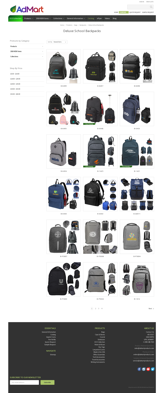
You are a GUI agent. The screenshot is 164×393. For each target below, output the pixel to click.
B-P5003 (63, 299)
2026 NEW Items (42, 18)
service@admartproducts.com (143, 361)
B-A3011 (136, 214)
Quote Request (50, 342)
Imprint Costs (51, 337)
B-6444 (64, 214)
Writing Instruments (98, 362)
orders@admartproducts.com (143, 354)
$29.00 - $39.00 (15, 84)
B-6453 (137, 128)
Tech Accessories (99, 357)
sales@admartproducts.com (144, 348)
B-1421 (137, 171)
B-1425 (100, 171)
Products (28, 18)
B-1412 (137, 299)
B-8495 (64, 128)
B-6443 (100, 214)
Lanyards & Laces (99, 350)
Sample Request (50, 344)
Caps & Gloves (100, 334)
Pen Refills (52, 339)
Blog (114, 18)
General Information (75, 18)
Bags (103, 332)
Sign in (141, 2)
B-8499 (64, 86)
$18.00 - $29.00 (15, 79)
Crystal (102, 337)
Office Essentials (99, 355)
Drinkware (101, 339)
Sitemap (53, 355)
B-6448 (100, 128)
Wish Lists (150, 2)
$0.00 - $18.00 (14, 74)
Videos (107, 18)
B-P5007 (63, 256)
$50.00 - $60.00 (15, 94)
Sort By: (50, 42)
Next (150, 308)
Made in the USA (99, 352)
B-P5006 (100, 256)
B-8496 (137, 86)
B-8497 (100, 86)
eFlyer (99, 18)
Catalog (91, 18)
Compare (56, 54)
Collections (58, 18)
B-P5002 (100, 299)
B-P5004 (137, 256)
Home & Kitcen (99, 344)
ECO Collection (15, 18)
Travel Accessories (98, 360)
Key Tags (102, 347)
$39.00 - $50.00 (15, 89)
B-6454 (64, 171)
